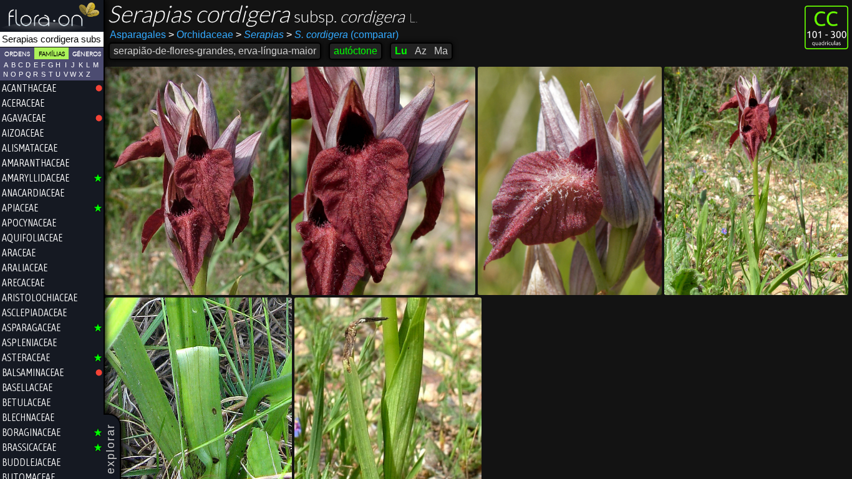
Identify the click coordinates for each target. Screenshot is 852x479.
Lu (401, 51)
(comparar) (342, 34)
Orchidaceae (200, 34)
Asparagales (138, 34)
